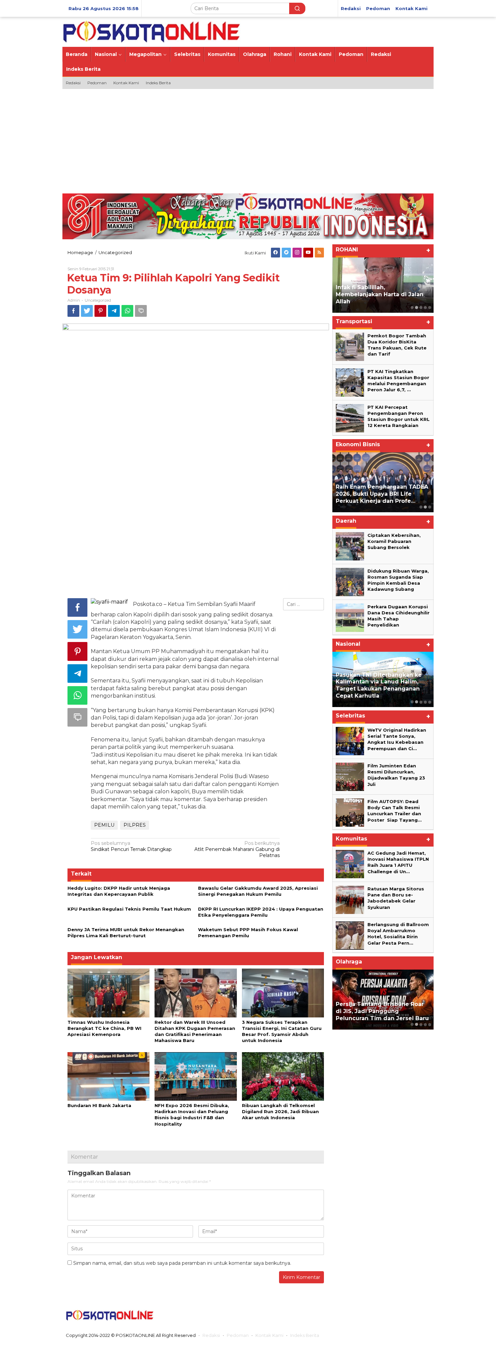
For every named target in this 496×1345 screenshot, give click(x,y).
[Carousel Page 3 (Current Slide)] (420, 307)
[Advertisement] (248, 139)
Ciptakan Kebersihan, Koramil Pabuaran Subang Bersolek (394, 541)
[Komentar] (141, 311)
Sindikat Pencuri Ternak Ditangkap (131, 846)
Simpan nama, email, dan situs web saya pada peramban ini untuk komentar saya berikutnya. (182, 1263)
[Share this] (73, 311)
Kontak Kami (269, 1335)
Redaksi (211, 1335)
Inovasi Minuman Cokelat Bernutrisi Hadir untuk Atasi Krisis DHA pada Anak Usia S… (379, 494)
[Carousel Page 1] (412, 307)
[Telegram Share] (114, 311)
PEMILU (104, 825)
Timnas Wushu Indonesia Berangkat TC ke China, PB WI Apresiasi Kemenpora (104, 1028)
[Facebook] (275, 252)
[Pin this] (100, 311)
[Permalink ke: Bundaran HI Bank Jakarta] (108, 1075)
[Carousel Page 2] (416, 307)
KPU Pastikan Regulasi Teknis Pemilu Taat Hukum (129, 909)
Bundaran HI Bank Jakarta (99, 1105)
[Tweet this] (87, 311)
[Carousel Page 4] (425, 307)
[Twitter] (286, 252)
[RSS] (319, 252)
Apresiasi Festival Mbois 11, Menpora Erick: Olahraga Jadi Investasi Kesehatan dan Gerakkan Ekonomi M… (378, 1007)
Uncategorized (98, 300)
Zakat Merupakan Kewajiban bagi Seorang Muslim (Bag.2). (378, 298)
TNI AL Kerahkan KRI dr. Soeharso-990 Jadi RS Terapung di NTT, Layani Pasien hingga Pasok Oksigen (382, 685)
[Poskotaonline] (151, 31)
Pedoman (238, 1335)
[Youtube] (308, 252)
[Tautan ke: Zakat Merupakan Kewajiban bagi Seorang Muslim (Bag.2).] (383, 285)
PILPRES (134, 825)
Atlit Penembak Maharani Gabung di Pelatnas (237, 849)
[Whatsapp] (127, 311)
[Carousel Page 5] (429, 307)
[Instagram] (297, 252)
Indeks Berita (304, 1335)
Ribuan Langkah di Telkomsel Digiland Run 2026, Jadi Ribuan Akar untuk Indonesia (280, 1111)
